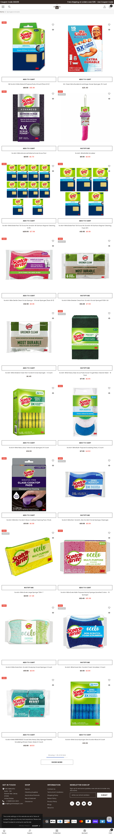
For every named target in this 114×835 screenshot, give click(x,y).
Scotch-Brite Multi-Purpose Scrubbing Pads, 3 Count (85, 448)
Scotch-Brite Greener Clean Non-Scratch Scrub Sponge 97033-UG (85, 300)
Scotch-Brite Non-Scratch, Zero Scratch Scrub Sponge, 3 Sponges (85, 520)
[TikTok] (84, 803)
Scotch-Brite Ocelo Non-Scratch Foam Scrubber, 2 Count (85, 667)
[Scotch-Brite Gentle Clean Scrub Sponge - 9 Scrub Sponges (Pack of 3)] (29, 265)
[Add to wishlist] (53, 25)
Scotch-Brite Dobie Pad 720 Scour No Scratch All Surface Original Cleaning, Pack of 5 (85, 227)
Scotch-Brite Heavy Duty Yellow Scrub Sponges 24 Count (29, 448)
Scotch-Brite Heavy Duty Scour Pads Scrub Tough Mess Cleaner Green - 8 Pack (85, 374)
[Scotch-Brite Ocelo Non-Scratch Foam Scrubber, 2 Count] (85, 632)
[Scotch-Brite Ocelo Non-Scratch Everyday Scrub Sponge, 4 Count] (29, 632)
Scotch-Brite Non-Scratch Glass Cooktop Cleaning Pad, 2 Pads (29, 520)
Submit (104, 795)
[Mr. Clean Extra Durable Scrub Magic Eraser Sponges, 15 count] (85, 48)
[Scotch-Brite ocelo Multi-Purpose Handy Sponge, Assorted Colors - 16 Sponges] (85, 557)
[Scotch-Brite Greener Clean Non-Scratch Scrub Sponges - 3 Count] (29, 337)
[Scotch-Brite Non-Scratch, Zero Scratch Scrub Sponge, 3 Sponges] (85, 484)
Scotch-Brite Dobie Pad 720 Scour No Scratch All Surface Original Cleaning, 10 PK (28, 227)
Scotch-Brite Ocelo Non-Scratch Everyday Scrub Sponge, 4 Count (29, 667)
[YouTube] (90, 803)
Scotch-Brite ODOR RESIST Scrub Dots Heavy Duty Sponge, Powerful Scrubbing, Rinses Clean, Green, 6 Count (29, 741)
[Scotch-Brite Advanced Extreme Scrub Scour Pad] (29, 118)
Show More (57, 762)
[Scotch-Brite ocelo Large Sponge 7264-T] (29, 557)
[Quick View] (53, 30)
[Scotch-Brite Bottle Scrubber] (85, 118)
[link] (29, 832)
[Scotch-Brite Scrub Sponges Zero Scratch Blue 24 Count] (85, 704)
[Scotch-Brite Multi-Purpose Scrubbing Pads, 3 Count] (85, 412)
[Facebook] (72, 803)
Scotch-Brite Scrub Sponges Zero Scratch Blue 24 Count (85, 739)
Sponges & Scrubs (13, 12)
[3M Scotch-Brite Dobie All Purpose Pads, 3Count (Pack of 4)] (29, 48)
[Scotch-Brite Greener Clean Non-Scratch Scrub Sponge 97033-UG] (85, 265)
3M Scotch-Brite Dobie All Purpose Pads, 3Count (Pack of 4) (28, 84)
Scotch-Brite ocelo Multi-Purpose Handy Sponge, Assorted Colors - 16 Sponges (85, 593)
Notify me (85, 148)
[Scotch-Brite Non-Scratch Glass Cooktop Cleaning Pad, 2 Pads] (29, 484)
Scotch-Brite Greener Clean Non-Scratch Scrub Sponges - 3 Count (28, 373)
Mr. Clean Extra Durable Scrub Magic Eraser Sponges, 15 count (85, 84)
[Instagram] (78, 803)
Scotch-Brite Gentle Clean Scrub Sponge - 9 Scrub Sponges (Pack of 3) (29, 300)
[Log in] (104, 7)
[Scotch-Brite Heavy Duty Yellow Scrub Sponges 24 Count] (29, 412)
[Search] (9, 6)
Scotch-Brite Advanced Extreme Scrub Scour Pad (29, 153)
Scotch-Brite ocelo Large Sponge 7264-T (28, 592)
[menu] (3, 6)
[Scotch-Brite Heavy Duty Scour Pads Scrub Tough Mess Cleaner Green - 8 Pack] (85, 337)
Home (2, 12)
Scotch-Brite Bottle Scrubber (85, 153)
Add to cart (29, 79)
